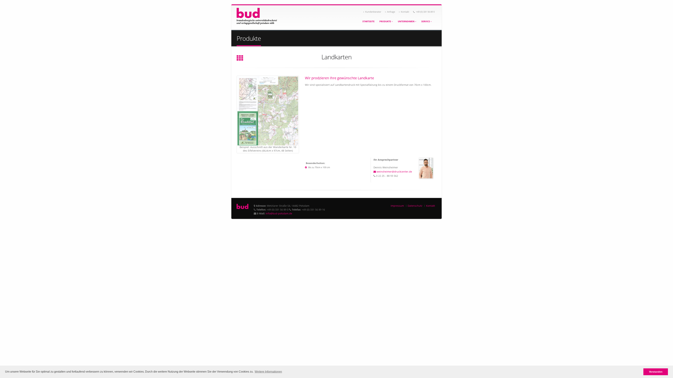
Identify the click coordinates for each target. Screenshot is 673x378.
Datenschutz (415, 205)
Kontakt (405, 11)
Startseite (368, 21)
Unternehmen (406, 21)
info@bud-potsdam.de (279, 213)
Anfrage (391, 11)
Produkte (385, 21)
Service (425, 21)
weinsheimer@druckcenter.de (394, 171)
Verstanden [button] (655, 371)
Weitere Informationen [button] (268, 371)
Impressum (397, 205)
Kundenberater (373, 11)
